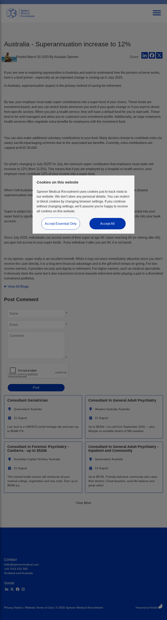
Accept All (107, 223)
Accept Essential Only (61, 223)
